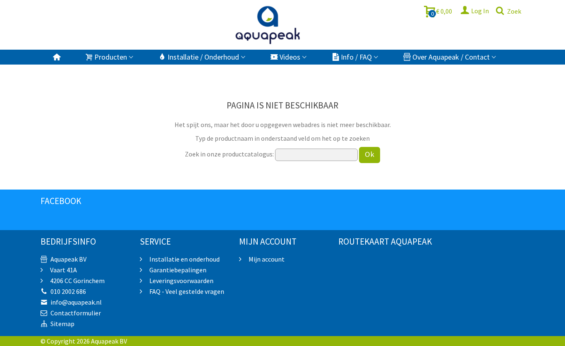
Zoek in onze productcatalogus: (229, 154)
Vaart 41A (63, 270)
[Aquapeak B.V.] (268, 25)
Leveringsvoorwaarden (180, 280)
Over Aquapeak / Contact (451, 57)
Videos (290, 57)
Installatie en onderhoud (184, 259)
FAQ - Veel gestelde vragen (186, 291)
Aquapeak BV (68, 259)
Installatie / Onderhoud (203, 57)
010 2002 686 (68, 291)
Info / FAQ (356, 57)
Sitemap (62, 324)
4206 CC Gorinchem (77, 280)
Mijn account (266, 259)
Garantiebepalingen (177, 270)
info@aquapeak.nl (76, 302)
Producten (110, 57)
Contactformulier (75, 313)
